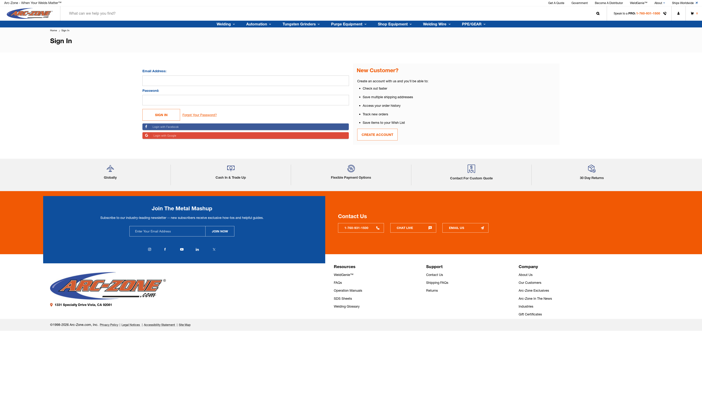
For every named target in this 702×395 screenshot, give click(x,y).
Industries (526, 306)
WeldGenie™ (343, 275)
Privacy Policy (109, 325)
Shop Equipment (393, 24)
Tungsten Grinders (299, 24)
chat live (405, 228)
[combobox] (333, 13)
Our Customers (530, 283)
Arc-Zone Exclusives (534, 290)
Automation (256, 24)
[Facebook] (165, 249)
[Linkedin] (197, 249)
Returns (432, 290)
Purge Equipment (346, 24)
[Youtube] (182, 249)
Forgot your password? (199, 115)
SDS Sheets (343, 298)
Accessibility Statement (160, 325)
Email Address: (154, 71)
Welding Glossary (347, 306)
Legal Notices (131, 325)
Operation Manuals (348, 290)
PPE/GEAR (472, 24)
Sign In (65, 30)
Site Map (184, 325)
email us (456, 228)
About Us (526, 275)
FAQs (338, 283)
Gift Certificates (530, 314)
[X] (214, 249)
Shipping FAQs (437, 283)
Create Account (377, 135)
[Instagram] (150, 249)
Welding (224, 24)
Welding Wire (434, 24)
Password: (150, 91)
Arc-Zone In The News (535, 298)
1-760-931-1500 (648, 13)
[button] (110, 170)
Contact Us (434, 275)
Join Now (220, 231)
